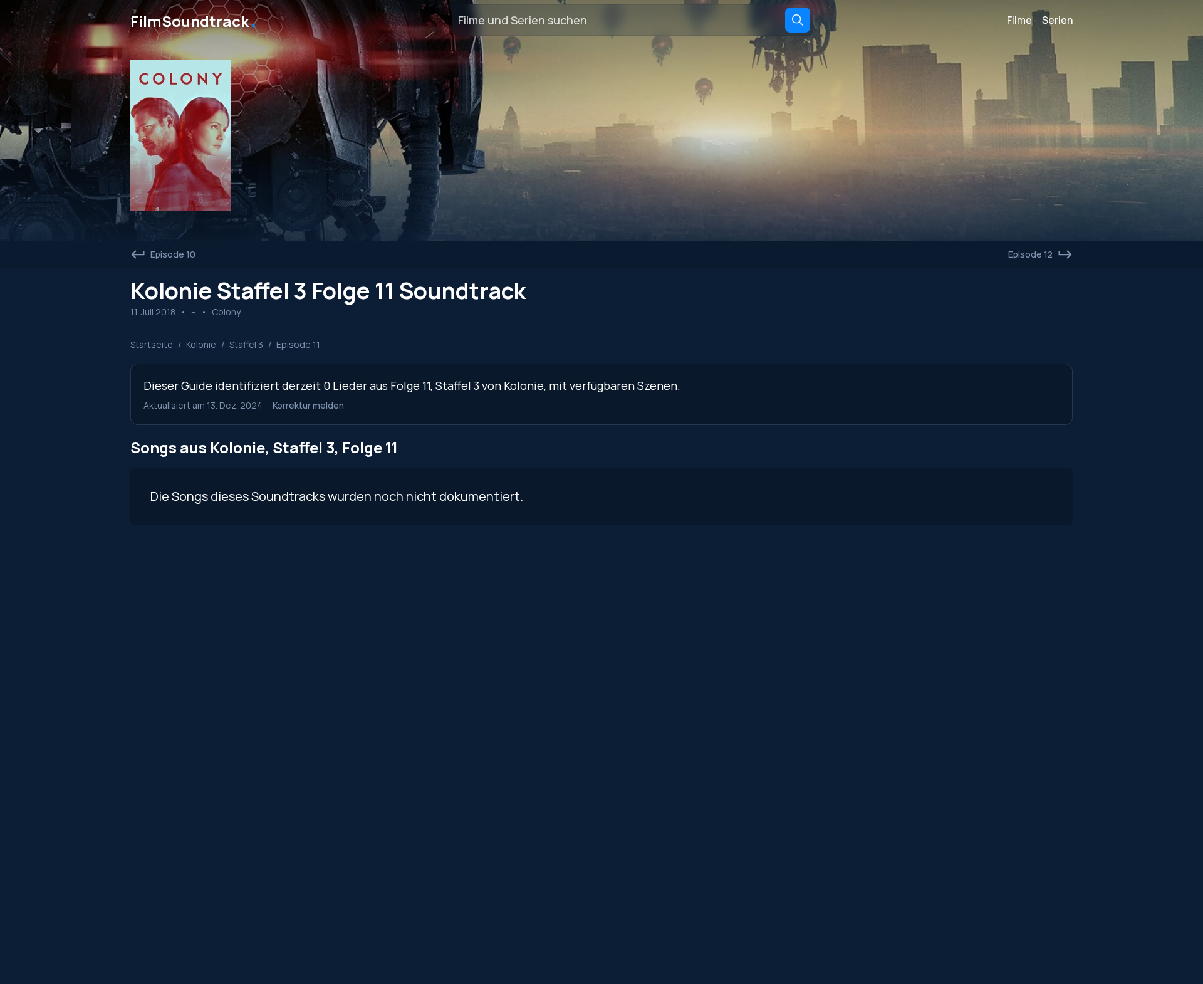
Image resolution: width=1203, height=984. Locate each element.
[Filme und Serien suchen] (797, 20)
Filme (1019, 20)
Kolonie (201, 344)
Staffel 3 (246, 344)
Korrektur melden (308, 405)
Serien (1057, 20)
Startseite (151, 344)
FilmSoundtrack (194, 20)
